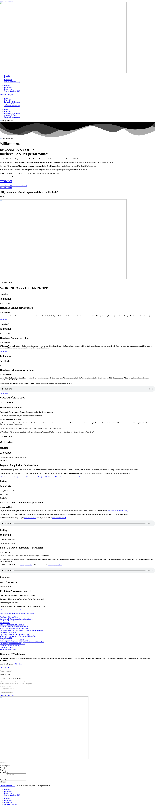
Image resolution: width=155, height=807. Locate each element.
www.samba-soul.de (59, 518)
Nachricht (3, 780)
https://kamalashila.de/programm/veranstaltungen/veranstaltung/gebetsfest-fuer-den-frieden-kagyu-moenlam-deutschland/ (40, 477)
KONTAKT (18, 664)
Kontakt (7, 76)
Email (2, 770)
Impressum (7, 78)
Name (2, 768)
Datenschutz (8, 80)
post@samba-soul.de (8, 689)
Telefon (2, 772)
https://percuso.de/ (26, 565)
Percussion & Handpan (12, 102)
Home (6, 98)
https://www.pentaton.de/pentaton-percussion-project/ (17, 610)
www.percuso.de (30, 518)
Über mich (7, 100)
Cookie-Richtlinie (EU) (12, 82)
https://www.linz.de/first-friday (118, 510)
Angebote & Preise (10, 104)
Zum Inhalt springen (6, 1)
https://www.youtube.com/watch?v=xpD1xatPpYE (17, 613)
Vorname (3, 766)
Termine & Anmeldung (12, 106)
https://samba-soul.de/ (55, 565)
